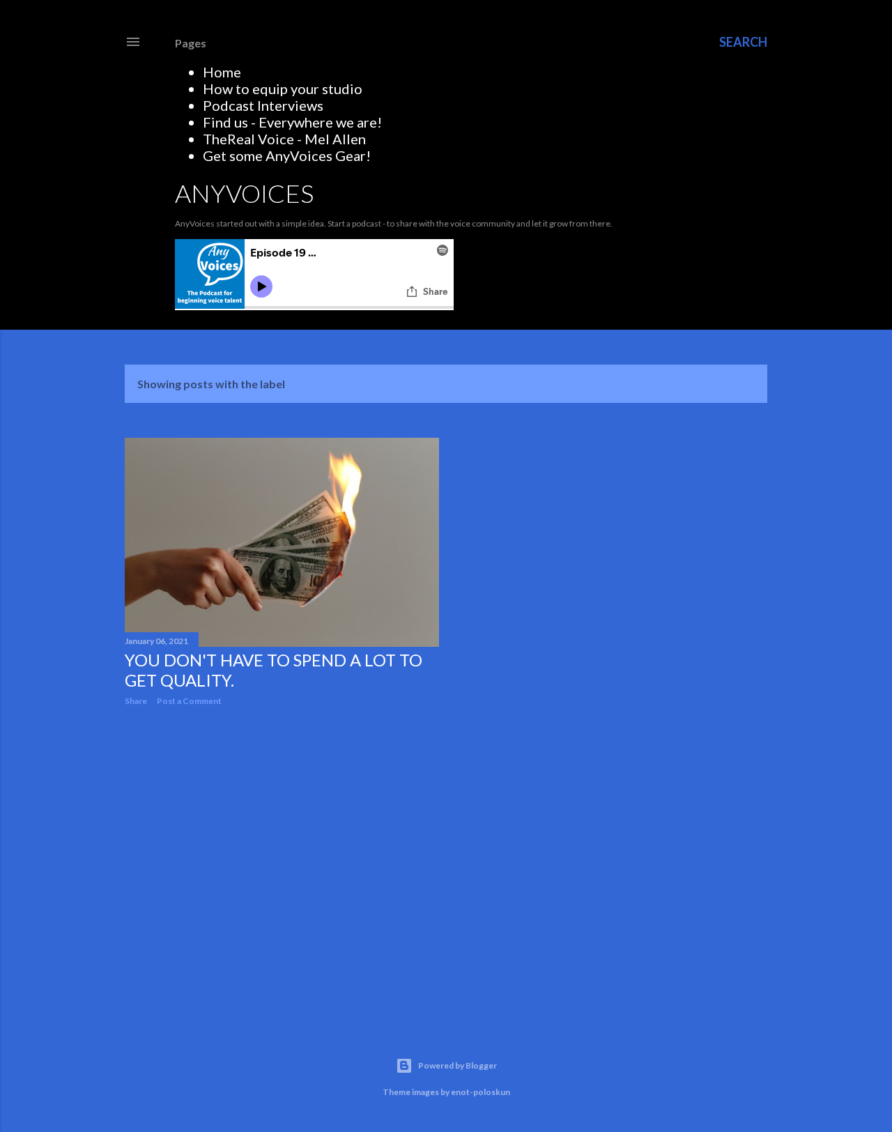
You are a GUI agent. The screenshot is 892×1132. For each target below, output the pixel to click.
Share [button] (136, 701)
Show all (725, 383)
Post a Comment (189, 701)
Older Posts (725, 980)
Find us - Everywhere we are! (292, 122)
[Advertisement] (282, 838)
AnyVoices (244, 193)
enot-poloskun (480, 1092)
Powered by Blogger (457, 1065)
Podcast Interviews (263, 105)
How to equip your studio (282, 88)
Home (222, 71)
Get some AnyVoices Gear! (287, 155)
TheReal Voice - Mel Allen (284, 138)
